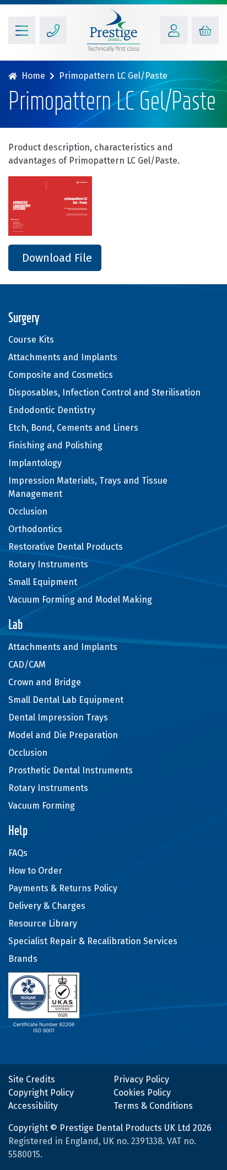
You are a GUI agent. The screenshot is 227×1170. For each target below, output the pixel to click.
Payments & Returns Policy (62, 888)
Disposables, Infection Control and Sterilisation (104, 392)
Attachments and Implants (62, 357)
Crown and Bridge (44, 682)
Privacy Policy (141, 1079)
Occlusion (27, 511)
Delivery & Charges (46, 906)
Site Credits (31, 1079)
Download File (57, 257)
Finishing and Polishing (55, 445)
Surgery (23, 319)
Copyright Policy (41, 1092)
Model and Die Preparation (63, 735)
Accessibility (33, 1106)
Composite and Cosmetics (60, 375)
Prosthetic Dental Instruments (70, 770)
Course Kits (31, 339)
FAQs (18, 853)
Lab (15, 625)
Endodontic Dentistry (51, 410)
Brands (22, 959)
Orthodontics (35, 529)
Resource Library (42, 923)
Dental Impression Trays (58, 717)
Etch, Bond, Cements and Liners (73, 427)
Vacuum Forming (41, 805)
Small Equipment (42, 582)
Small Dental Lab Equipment (65, 700)
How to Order (35, 870)
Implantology (35, 463)
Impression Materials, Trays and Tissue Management (87, 487)
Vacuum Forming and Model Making (80, 599)
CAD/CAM (27, 664)
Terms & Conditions (153, 1106)
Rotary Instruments (48, 564)
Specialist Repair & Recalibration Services (92, 941)
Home (33, 76)
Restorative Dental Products (65, 546)
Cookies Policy (142, 1092)
